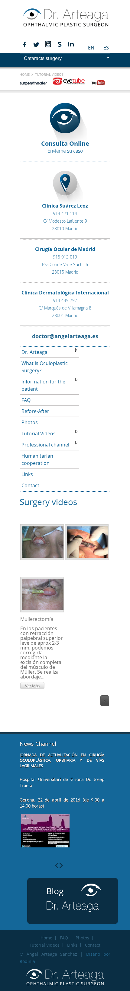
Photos (29, 422)
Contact (30, 485)
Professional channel (45, 444)
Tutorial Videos (38, 433)
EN (91, 47)
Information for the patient (43, 385)
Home (25, 74)
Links (27, 474)
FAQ (26, 400)
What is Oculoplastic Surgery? (44, 367)
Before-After (35, 411)
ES (106, 47)
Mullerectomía (36, 619)
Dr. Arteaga (34, 352)
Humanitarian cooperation (37, 459)
